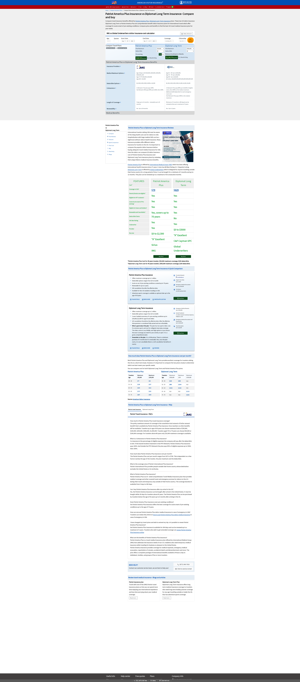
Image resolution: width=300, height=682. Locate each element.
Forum (151, 7)
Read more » (166, 598)
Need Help (110, 151)
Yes (160, 54)
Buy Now (141, 58)
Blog (145, 7)
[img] (140, 67)
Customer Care (159, 7)
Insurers (133, 7)
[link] (183, 569)
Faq (139, 7)
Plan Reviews (111, 136)
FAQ (109, 148)
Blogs (109, 154)
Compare (110, 133)
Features (110, 139)
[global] (170, 67)
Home (108, 7)
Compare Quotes (115, 7)
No (163, 54)
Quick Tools (125, 7)
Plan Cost (110, 145)
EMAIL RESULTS (186, 34)
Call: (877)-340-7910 (140, 680)
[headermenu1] (109, 2)
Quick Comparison (113, 142)
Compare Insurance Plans (116, 10)
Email (153, 680)
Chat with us (164, 680)
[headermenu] (114, 2)
